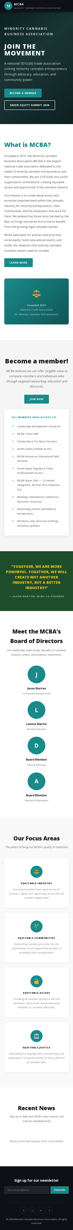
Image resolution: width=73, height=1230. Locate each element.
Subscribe (59, 1190)
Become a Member (23, 93)
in (41, 1210)
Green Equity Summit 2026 (29, 105)
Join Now (37, 399)
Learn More (18, 262)
